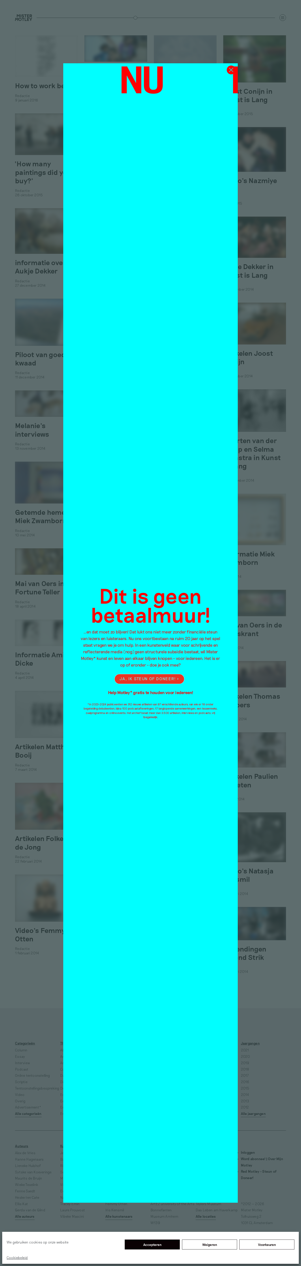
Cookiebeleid (17, 1257)
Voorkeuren (267, 1245)
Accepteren (152, 1245)
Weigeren (209, 1245)
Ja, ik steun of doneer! (148, 678)
